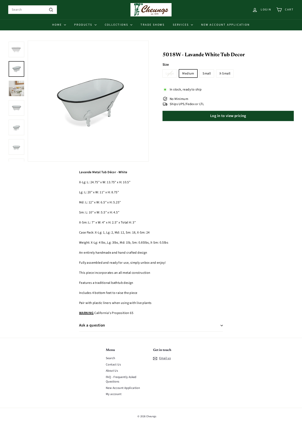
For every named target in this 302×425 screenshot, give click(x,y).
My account (113, 394)
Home (57, 25)
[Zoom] (88, 101)
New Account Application (225, 25)
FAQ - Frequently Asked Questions (121, 379)
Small (207, 73)
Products (83, 25)
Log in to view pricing (228, 115)
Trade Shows (153, 25)
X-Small (225, 73)
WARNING (86, 313)
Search (110, 358)
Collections (117, 25)
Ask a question (92, 325)
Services (181, 25)
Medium (188, 73)
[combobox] (32, 9)
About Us (112, 371)
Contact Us (113, 364)
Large (170, 73)
